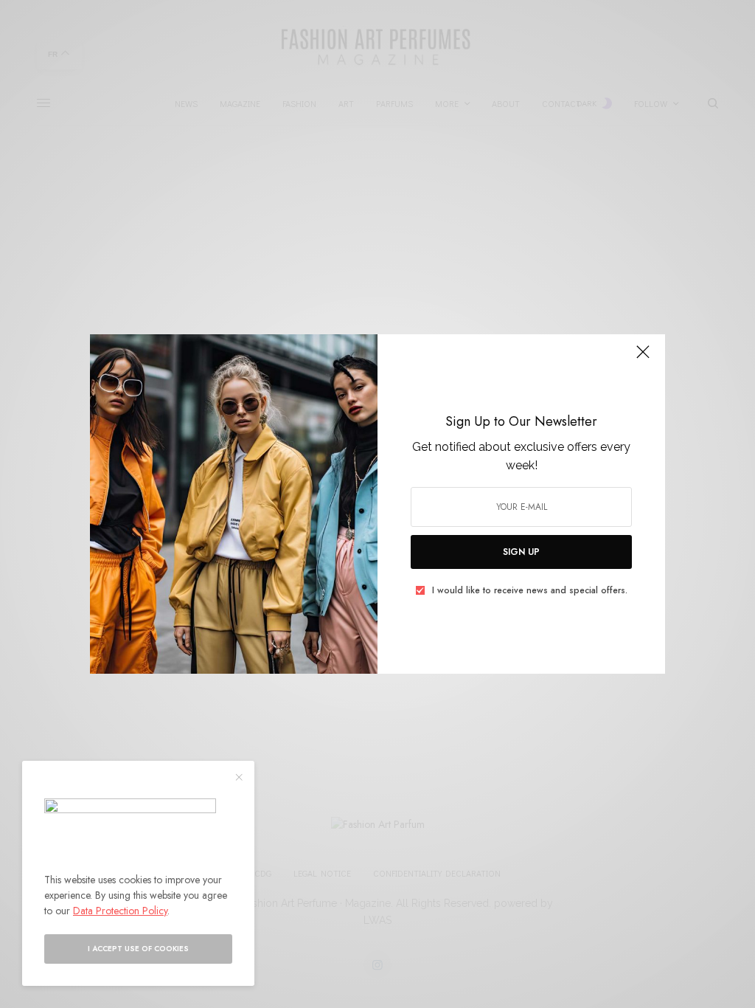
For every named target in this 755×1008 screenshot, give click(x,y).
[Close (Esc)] (643, 358)
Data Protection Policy (120, 910)
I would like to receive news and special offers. (529, 590)
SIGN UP (521, 552)
